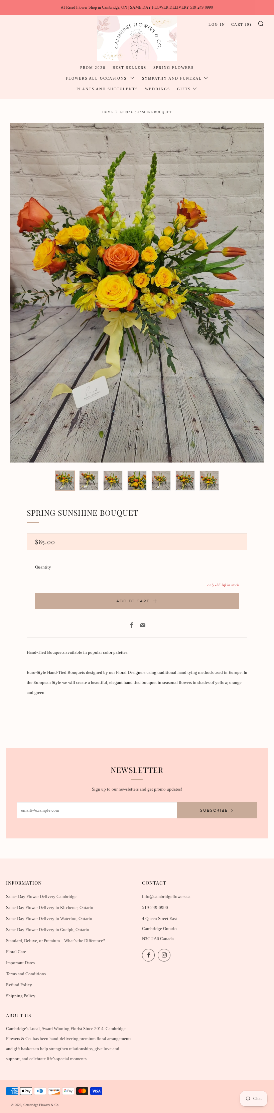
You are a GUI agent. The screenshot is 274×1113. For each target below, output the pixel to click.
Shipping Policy (20, 995)
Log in (217, 24)
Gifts (184, 89)
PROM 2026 (93, 68)
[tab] (65, 481)
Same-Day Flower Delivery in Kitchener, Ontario (49, 907)
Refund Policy (19, 984)
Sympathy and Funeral (172, 78)
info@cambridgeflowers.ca (166, 896)
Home (107, 111)
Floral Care (16, 951)
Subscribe (214, 810)
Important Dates (20, 962)
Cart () (241, 24)
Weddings (157, 89)
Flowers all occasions (97, 78)
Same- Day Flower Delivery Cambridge (41, 896)
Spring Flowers (173, 68)
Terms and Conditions (26, 973)
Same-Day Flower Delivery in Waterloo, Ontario (49, 918)
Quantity (43, 567)
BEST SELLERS (129, 68)
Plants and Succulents (107, 89)
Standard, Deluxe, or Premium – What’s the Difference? (55, 940)
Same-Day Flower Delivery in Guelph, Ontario (47, 929)
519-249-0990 (155, 907)
